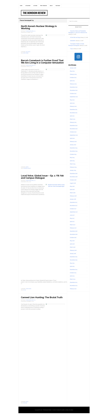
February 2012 (73, 288)
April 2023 (72, 80)
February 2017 (73, 228)
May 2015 (72, 263)
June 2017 (72, 215)
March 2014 (72, 279)
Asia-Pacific (28, 51)
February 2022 (73, 106)
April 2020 (72, 138)
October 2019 (73, 154)
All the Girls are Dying (75, 37)
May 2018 (72, 186)
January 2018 (73, 199)
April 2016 (72, 244)
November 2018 (73, 176)
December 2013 (73, 282)
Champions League (27, 168)
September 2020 (74, 135)
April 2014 (72, 276)
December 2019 (73, 148)
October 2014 (73, 272)
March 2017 (72, 224)
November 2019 (73, 151)
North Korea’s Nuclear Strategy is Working (39, 27)
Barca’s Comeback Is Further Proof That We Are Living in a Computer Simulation (42, 61)
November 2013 (73, 285)
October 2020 (73, 132)
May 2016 (72, 240)
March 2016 (72, 247)
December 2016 (73, 231)
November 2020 (74, 128)
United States (28, 288)
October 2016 (73, 237)
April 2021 (72, 116)
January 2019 (73, 170)
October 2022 (73, 93)
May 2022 (72, 100)
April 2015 (72, 266)
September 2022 (74, 96)
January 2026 (73, 68)
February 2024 (73, 74)
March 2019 (72, 164)
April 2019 (72, 160)
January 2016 (73, 253)
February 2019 (73, 167)
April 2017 (72, 221)
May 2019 (72, 157)
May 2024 (72, 71)
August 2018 (73, 183)
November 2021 (73, 112)
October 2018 (73, 180)
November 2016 (73, 234)
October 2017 (73, 208)
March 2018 (72, 192)
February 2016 (73, 250)
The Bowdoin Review (54, 13)
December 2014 (73, 269)
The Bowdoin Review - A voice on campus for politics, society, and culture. (58, 409)
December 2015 (73, 256)
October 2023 (73, 77)
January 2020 (73, 144)
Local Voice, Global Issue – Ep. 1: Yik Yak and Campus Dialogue (42, 176)
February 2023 (73, 84)
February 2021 (73, 122)
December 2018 (73, 173)
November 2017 (73, 205)
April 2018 (72, 189)
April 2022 (72, 103)
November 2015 (73, 260)
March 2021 (72, 119)
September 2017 (74, 212)
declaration (72, 40)
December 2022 (73, 87)
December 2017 (73, 202)
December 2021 (73, 109)
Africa (27, 401)
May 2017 (72, 218)
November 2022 (73, 90)
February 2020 (73, 141)
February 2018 (73, 196)
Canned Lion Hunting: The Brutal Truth (42, 297)
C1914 (71, 48)
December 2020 (73, 125)
